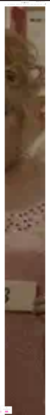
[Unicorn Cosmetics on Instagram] (38, 1)
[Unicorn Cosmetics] (25, 2)
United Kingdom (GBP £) (43, 1)
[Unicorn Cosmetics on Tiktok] (39, 1)
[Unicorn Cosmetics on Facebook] (36, 1)
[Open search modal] (5, 4)
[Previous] (19, 0)
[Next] (30, 0)
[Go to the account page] (43, 4)
